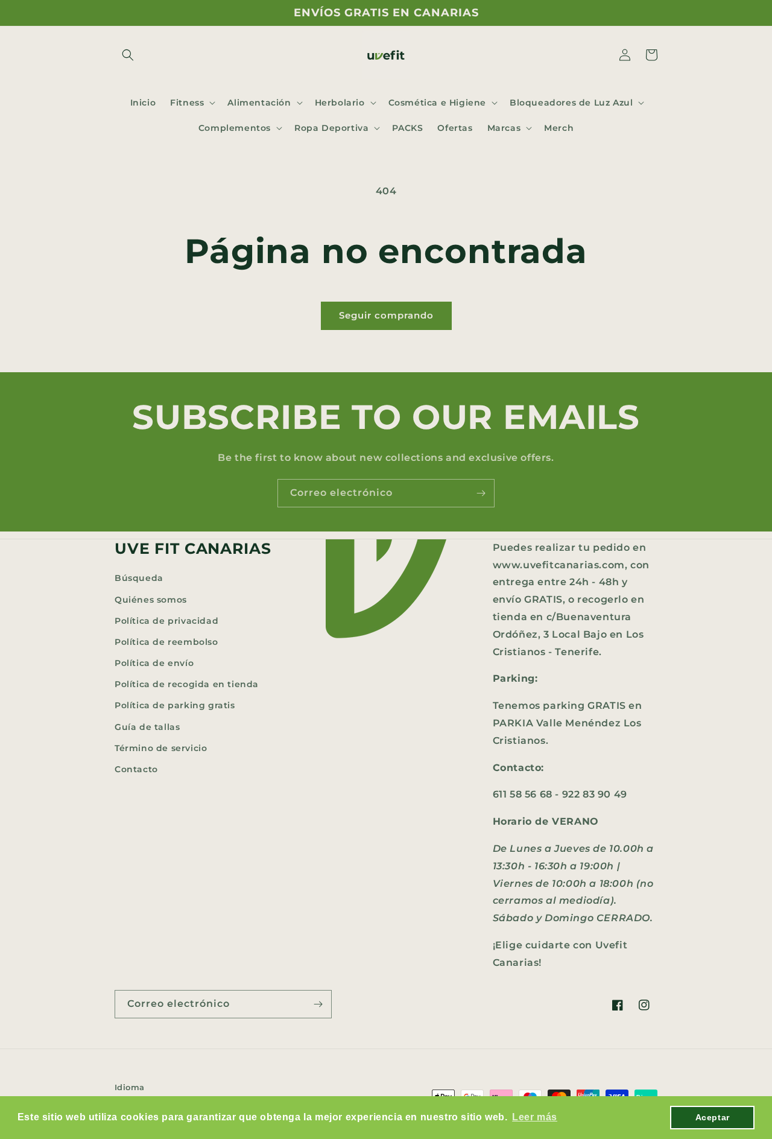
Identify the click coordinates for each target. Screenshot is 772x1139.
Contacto (136, 769)
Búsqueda (139, 578)
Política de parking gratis (175, 705)
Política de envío (154, 663)
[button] (128, 55)
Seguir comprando (386, 315)
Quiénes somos (151, 599)
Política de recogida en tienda (187, 684)
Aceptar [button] (712, 1117)
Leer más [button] (534, 1117)
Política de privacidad (166, 620)
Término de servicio (161, 748)
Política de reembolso (166, 641)
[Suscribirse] (480, 493)
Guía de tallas (147, 727)
